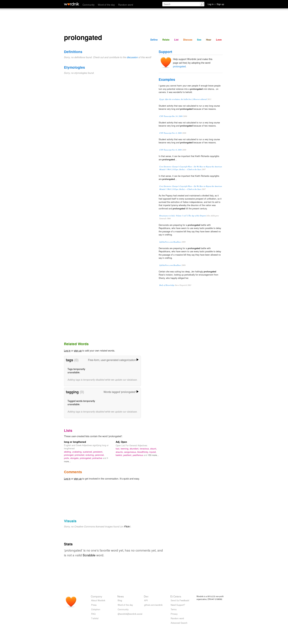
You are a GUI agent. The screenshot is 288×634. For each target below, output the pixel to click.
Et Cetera (175, 596)
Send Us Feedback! (180, 600)
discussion (132, 57)
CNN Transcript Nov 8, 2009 (170, 149)
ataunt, (153, 448)
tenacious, (145, 448)
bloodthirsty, (143, 451)
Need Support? (178, 604)
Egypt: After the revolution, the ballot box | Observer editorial (183, 99)
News (120, 596)
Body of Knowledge (166, 285)
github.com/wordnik (153, 604)
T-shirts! (95, 618)
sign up (78, 350)
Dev (146, 596)
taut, (118, 448)
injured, (152, 451)
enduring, (90, 454)
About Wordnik (98, 600)
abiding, (68, 451)
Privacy (174, 613)
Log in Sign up (216, 4)
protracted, (80, 454)
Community (88, 4)
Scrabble (89, 555)
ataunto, (120, 451)
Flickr (127, 526)
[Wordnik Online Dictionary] (71, 3)
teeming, (125, 448)
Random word (125, 4)
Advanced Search (179, 622)
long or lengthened (75, 441)
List (176, 39)
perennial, (99, 454)
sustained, (88, 451)
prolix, (67, 458)
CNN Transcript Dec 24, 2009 (170, 116)
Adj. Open (121, 441)
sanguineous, (130, 451)
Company (96, 596)
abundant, (135, 448)
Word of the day (106, 4)
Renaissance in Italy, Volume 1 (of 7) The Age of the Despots (182, 215)
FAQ (93, 613)
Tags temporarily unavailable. (76, 370)
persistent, (98, 451)
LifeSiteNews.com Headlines (170, 242)
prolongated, (86, 458)
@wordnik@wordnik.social (130, 613)
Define (154, 39)
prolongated (179, 66)
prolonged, (69, 454)
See (199, 39)
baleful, (119, 455)
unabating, (77, 451)
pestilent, (128, 455)
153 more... (153, 455)
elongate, (75, 458)
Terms (173, 609)
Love (219, 39)
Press (93, 604)
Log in (67, 350)
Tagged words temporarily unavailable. (81, 402)
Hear (208, 39)
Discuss (187, 39)
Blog (120, 600)
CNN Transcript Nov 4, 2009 (170, 133)
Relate (166, 39)
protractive (97, 458)
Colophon (95, 609)
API (146, 600)
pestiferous (138, 455)
